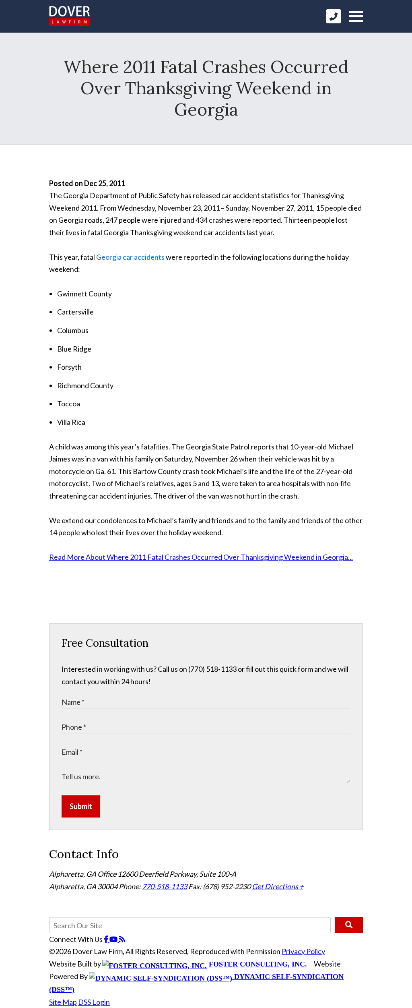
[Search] (349, 925)
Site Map (63, 1002)
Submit (81, 806)
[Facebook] (106, 939)
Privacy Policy (303, 951)
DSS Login (94, 1002)
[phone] (333, 16)
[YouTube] (114, 939)
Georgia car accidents (130, 257)
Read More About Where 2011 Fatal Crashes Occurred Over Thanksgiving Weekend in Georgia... (201, 557)
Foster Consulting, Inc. (257, 964)
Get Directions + (277, 886)
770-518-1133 (164, 886)
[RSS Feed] (122, 939)
